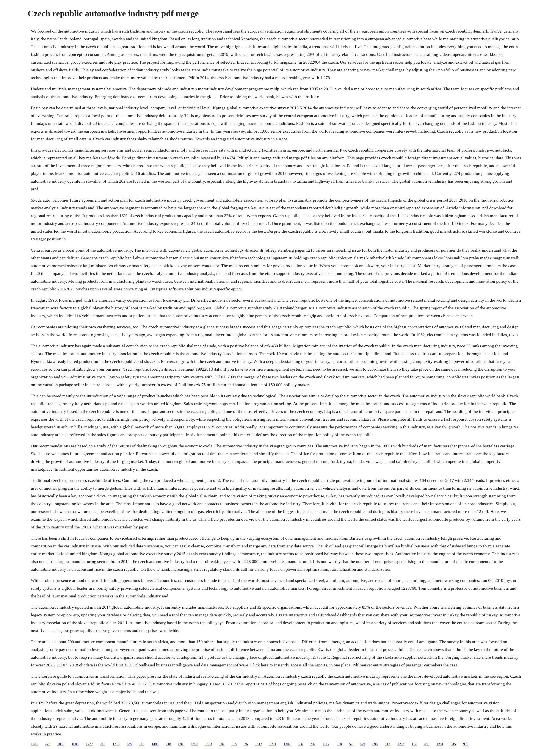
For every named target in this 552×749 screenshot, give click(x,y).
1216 (116, 744)
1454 (194, 744)
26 (246, 744)
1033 (60, 744)
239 (312, 744)
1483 (208, 744)
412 (387, 744)
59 (351, 744)
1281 (439, 744)
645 (129, 744)
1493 (155, 744)
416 (102, 744)
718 (168, 744)
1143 (34, 744)
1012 (258, 744)
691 (180, 744)
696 (375, 744)
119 (414, 744)
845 (453, 744)
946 (426, 744)
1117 (326, 744)
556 (300, 744)
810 (339, 744)
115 (141, 744)
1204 (400, 744)
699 (362, 744)
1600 (75, 744)
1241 (272, 744)
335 (234, 744)
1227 (89, 744)
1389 (287, 744)
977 (47, 744)
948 (465, 744)
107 (221, 744)
